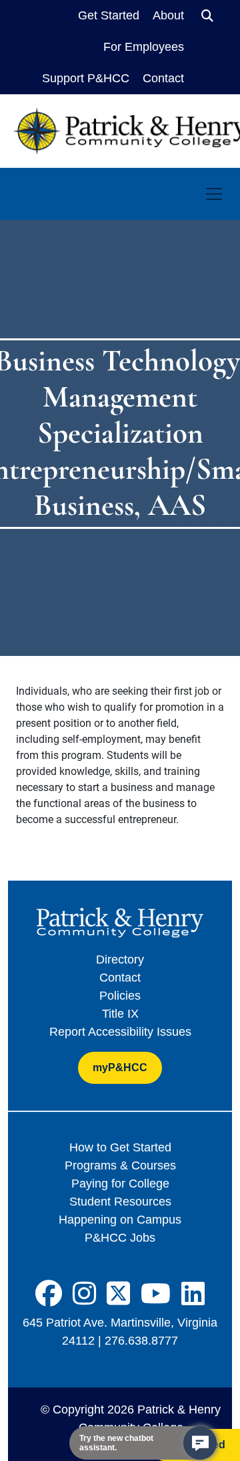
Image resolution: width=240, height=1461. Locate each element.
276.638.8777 (141, 1340)
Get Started (108, 15)
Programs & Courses (120, 1165)
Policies (120, 995)
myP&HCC (120, 1067)
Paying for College (120, 1183)
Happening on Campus (120, 1219)
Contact (163, 78)
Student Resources (120, 1201)
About (168, 15)
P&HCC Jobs (120, 1237)
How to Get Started (120, 1147)
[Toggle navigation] (214, 194)
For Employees (143, 46)
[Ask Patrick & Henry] (200, 1443)
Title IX (120, 1013)
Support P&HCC (85, 78)
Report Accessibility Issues (120, 1031)
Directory (120, 959)
